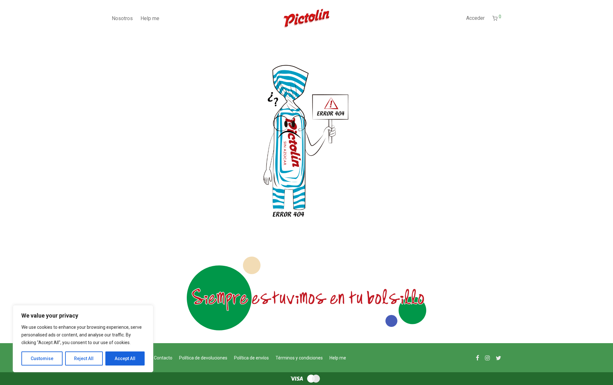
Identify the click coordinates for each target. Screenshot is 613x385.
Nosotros (122, 18)
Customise (42, 358)
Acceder (475, 18)
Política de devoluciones (203, 357)
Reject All (84, 358)
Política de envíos (251, 357)
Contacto (163, 357)
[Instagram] (487, 357)
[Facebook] (477, 357)
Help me (149, 18)
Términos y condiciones (299, 357)
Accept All (125, 358)
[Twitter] (498, 357)
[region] (83, 338)
